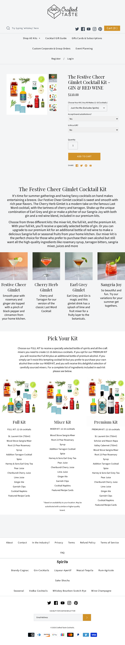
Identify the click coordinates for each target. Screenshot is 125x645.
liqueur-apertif (62, 570)
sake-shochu (62, 580)
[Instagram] (94, 29)
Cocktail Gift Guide (56, 38)
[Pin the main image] (86, 165)
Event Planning (84, 48)
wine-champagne (101, 591)
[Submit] (87, 617)
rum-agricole (106, 570)
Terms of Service (110, 542)
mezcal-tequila (84, 570)
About (9, 542)
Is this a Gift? (73, 125)
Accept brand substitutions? (79, 114)
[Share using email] (90, 165)
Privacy (59, 542)
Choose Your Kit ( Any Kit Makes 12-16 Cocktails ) (88, 102)
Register (56, 58)
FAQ (62, 552)
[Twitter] (77, 29)
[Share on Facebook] (77, 165)
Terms (71, 542)
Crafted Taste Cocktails (65, 627)
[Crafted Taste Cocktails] (62, 5)
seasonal (19, 591)
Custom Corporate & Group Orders (51, 48)
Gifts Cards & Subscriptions (87, 38)
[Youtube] (88, 29)
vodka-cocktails (38, 591)
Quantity (71, 139)
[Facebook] (83, 29)
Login (70, 58)
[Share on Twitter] (81, 165)
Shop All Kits (31, 38)
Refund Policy (88, 542)
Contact (22, 542)
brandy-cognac (20, 570)
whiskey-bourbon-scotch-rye (69, 591)
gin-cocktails (41, 570)
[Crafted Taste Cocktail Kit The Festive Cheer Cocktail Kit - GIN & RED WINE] (53, 78)
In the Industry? (40, 542)
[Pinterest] (100, 29)
